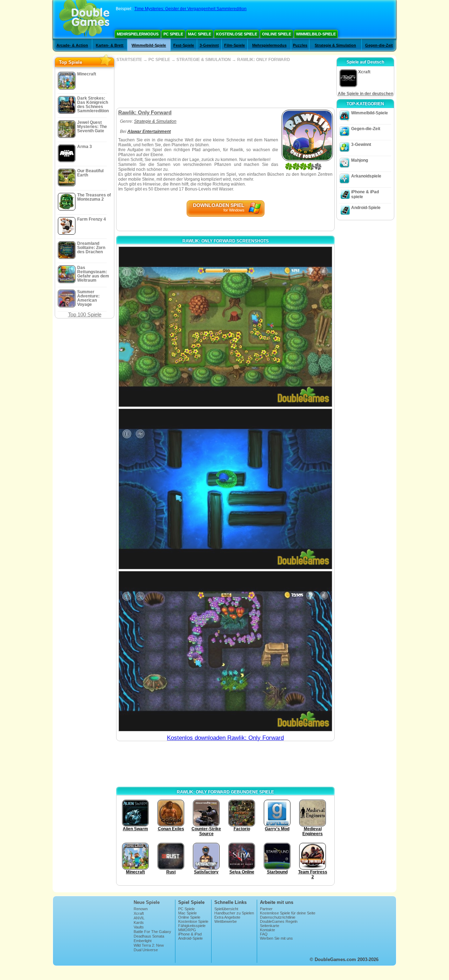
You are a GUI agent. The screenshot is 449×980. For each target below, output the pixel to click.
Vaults (139, 927)
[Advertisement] (225, 84)
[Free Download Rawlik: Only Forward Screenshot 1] (225, 327)
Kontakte (267, 930)
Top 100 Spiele (84, 314)
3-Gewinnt (209, 45)
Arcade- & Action (72, 45)
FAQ (264, 934)
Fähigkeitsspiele (192, 926)
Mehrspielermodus (138, 34)
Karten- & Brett (109, 45)
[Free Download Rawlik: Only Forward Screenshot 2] (225, 489)
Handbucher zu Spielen (234, 913)
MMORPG (187, 930)
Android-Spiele (366, 207)
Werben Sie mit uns (276, 938)
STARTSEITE (129, 59)
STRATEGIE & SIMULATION (203, 59)
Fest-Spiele (183, 45)
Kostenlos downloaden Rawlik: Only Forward (225, 737)
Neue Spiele (147, 902)
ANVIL (139, 918)
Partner (266, 909)
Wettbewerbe (225, 921)
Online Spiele (276, 34)
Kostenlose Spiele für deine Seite (287, 913)
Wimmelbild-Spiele (316, 34)
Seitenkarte (269, 926)
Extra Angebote (227, 917)
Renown (141, 909)
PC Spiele (173, 34)
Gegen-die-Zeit (379, 45)
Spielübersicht (226, 909)
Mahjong (359, 160)
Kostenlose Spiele (236, 34)
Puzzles (300, 45)
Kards (139, 922)
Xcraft (139, 913)
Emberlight (143, 941)
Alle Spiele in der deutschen (365, 93)
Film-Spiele (234, 45)
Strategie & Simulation (335, 45)
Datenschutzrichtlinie (277, 917)
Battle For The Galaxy (152, 931)
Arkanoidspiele (366, 176)
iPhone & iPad (190, 934)
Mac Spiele (199, 34)
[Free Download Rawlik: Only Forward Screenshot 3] (225, 651)
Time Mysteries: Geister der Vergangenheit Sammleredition (190, 8)
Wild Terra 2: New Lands (149, 947)
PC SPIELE (159, 59)
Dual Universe (146, 950)
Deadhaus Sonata (149, 936)
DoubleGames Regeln (278, 921)
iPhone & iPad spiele (365, 194)
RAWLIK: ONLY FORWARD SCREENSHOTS (225, 241)
